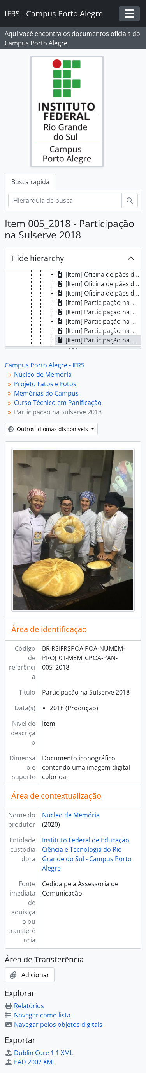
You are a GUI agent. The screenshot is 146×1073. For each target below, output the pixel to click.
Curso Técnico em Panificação (58, 402)
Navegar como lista (42, 1015)
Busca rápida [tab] (30, 181)
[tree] (73, 308)
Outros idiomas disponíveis (52, 429)
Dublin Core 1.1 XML (43, 1052)
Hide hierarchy (37, 258)
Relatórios (29, 1005)
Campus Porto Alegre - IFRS (44, 365)
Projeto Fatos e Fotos (45, 384)
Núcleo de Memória (43, 374)
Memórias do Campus (46, 393)
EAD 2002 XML (34, 1062)
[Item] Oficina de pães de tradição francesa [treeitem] (103, 274)
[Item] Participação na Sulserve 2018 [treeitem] (103, 302)
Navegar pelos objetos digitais (58, 1024)
